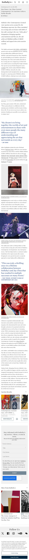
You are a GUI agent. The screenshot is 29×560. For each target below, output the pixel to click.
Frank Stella (10, 159)
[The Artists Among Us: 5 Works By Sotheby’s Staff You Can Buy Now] (10, 502)
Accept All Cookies (14, 557)
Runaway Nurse (10, 149)
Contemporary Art (5, 7)
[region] (14, 548)
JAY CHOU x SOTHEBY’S (20, 49)
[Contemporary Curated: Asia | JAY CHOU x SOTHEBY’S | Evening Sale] (10, 402)
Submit (14, 473)
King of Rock (19, 341)
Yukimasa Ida (4, 157)
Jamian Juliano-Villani (21, 155)
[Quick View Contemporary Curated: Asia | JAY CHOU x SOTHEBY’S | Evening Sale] (17, 419)
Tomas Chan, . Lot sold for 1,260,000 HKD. (13, 241)
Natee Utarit (14, 157)
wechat (26, 533)
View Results (7, 419)
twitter (3, 533)
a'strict (10, 162)
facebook (8, 533)
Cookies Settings (14, 553)
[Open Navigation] (27, 2)
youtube (20, 533)
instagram (13, 533)
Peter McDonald (11, 155)
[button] (14, 392)
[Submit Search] (15, 2)
